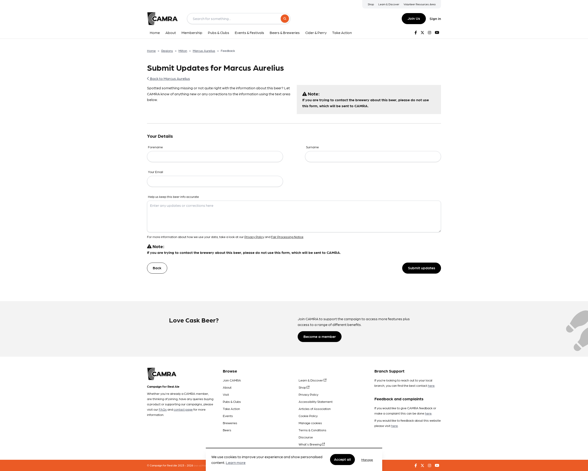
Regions (167, 50)
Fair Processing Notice (287, 236)
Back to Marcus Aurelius (169, 78)
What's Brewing (310, 444)
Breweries (230, 423)
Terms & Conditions (312, 430)
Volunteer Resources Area (419, 4)
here (431, 385)
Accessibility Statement (316, 401)
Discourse (306, 437)
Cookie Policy (308, 416)
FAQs (163, 409)
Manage (367, 459)
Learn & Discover (388, 4)
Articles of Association (315, 408)
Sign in (435, 18)
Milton (182, 50)
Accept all (342, 459)
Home (151, 50)
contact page (183, 409)
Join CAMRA (232, 380)
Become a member (319, 336)
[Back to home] (162, 18)
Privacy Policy (254, 236)
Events (228, 416)
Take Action (231, 408)
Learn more (236, 462)
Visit (226, 394)
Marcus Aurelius (204, 50)
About (227, 387)
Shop (371, 4)
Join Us (413, 18)
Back (157, 268)
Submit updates (421, 268)
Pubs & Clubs (232, 401)
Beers (227, 430)
